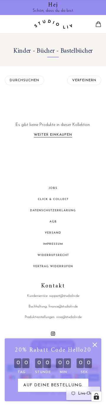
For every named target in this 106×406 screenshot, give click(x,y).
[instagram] (53, 333)
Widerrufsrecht (53, 255)
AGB (53, 221)
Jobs (53, 188)
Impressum (53, 244)
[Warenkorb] (98, 24)
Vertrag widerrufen (53, 266)
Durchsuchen (24, 80)
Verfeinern (84, 80)
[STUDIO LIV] (53, 24)
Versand (53, 232)
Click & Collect (53, 199)
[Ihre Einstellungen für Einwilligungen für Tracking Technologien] (96, 396)
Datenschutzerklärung (53, 210)
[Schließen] (95, 345)
